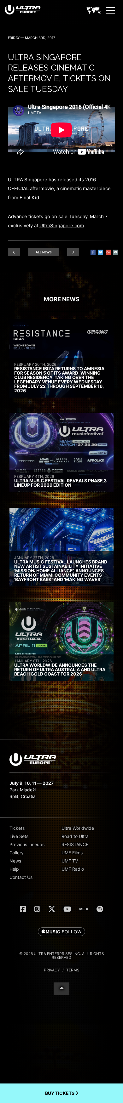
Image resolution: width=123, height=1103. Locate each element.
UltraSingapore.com (61, 226)
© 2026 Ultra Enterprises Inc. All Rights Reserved (61, 955)
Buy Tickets (60, 1093)
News (15, 860)
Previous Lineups (26, 844)
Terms (72, 970)
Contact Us (20, 877)
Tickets (17, 828)
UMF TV (70, 860)
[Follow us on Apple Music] (61, 932)
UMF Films (72, 852)
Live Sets (18, 836)
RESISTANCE (75, 844)
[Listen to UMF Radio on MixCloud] (83, 909)
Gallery (16, 852)
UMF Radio (73, 869)
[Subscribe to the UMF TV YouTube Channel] (67, 909)
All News (44, 252)
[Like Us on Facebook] (23, 909)
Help (14, 869)
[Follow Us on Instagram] (37, 909)
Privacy (52, 970)
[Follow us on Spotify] (99, 909)
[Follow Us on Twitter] (51, 909)
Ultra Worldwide (78, 828)
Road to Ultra (75, 836)
